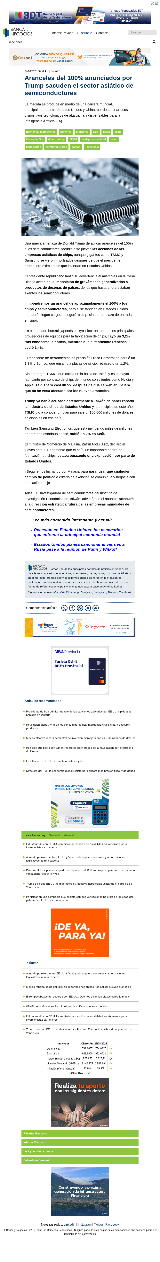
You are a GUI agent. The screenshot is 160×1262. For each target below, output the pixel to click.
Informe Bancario (34, 1142)
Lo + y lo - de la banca (38, 1151)
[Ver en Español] (156, 3)
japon (114, 139)
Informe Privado (62, 33)
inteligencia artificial (94, 139)
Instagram (100, 592)
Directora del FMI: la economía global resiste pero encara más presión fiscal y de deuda (80, 770)
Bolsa (106, 131)
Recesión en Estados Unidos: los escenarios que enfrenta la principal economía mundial (78, 532)
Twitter (112, 592)
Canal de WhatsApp (66, 592)
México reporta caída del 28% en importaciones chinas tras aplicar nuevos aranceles (78, 986)
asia (95, 131)
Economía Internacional (40, 131)
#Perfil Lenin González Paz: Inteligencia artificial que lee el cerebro (67, 1006)
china (118, 131)
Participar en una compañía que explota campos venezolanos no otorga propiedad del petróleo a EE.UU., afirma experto (79, 898)
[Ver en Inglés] (152, 3)
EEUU (73, 139)
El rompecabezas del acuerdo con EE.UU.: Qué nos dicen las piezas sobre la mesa (77, 996)
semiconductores (56, 146)
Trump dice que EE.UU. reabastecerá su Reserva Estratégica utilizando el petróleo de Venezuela (79, 885)
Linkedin (70, 1224)
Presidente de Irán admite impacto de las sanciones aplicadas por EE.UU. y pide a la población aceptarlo (78, 713)
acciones (65, 131)
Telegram (86, 592)
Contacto (102, 33)
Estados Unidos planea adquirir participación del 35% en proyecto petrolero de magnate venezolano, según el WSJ (80, 872)
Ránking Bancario (35, 1133)
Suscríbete (84, 33)
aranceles (82, 131)
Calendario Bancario (37, 1160)
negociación (33, 146)
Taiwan (76, 146)
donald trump (56, 139)
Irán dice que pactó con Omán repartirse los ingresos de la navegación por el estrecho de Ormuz (79, 749)
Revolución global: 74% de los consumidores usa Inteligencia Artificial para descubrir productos (78, 726)
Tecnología (92, 146)
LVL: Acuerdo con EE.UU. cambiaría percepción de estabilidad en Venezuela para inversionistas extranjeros (76, 845)
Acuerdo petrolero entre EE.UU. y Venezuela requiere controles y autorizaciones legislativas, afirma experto (75, 858)
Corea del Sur (34, 139)
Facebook (125, 592)
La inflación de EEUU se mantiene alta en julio (54, 761)
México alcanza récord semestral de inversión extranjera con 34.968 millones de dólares (80, 737)
